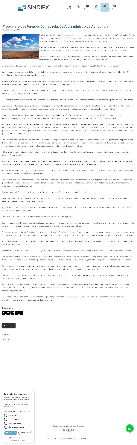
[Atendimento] (130, 428)
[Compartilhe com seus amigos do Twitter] (8, 313)
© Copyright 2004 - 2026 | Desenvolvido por (63, 438)
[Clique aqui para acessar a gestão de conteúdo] (89, 438)
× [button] (32, 392)
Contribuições (96, 9)
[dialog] (18, 416)
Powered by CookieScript (18, 440)
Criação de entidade (14, 386)
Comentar (9, 326)
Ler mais (12, 406)
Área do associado (114, 9)
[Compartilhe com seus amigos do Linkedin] (17, 313)
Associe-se (105, 9)
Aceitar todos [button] (10, 432)
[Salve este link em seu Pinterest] (21, 313)
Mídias (78, 9)
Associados (87, 9)
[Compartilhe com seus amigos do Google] (12, 313)
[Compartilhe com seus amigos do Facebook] (4, 313)
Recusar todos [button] (25, 432)
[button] (18, 437)
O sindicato (70, 9)
